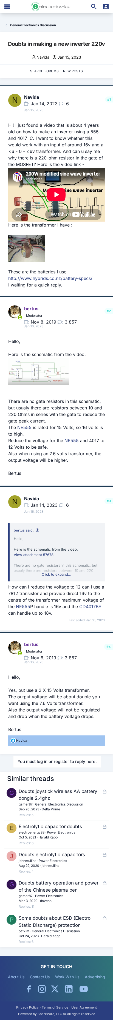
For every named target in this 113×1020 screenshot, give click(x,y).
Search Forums (44, 71)
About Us (16, 976)
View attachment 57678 (33, 555)
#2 (109, 311)
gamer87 (26, 804)
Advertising (95, 976)
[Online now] (19, 317)
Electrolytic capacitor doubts (50, 826)
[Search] (94, 6)
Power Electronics (61, 832)
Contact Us (40, 976)
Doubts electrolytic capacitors (52, 854)
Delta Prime (51, 809)
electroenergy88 (31, 832)
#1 (109, 99)
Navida (42, 57)
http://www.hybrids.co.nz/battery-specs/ (50, 278)
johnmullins (27, 861)
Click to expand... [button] (56, 574)
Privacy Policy (27, 1007)
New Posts (73, 71)
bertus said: (24, 530)
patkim (24, 931)
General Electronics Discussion (59, 804)
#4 (108, 647)
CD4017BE (90, 606)
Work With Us (67, 976)
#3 (109, 501)
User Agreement (84, 1007)
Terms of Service (55, 1007)
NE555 (24, 427)
